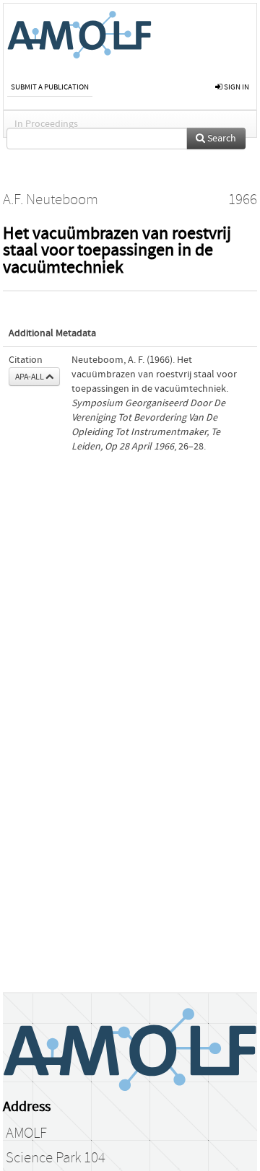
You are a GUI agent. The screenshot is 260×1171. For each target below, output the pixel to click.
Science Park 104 (55, 1158)
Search (220, 138)
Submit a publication (50, 87)
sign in (235, 87)
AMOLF (26, 1133)
